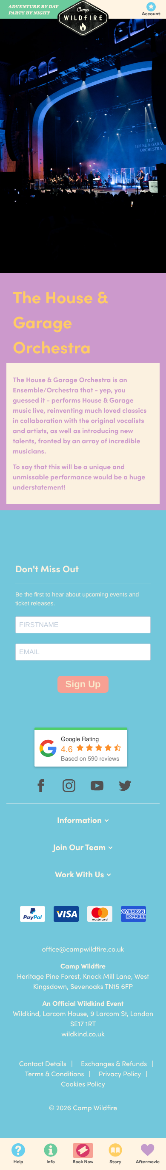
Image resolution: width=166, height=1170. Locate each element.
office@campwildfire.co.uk (83, 949)
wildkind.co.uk (83, 1033)
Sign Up (82, 684)
